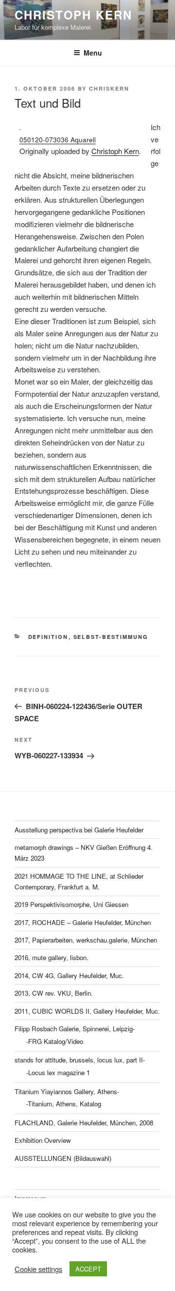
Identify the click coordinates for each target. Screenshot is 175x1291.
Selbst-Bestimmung (111, 636)
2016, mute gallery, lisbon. (51, 957)
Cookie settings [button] (38, 1269)
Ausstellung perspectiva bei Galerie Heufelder (79, 829)
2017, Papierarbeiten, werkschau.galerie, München (86, 939)
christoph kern (73, 14)
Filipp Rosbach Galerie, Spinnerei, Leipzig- (75, 1028)
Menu (93, 53)
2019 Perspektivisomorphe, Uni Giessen (71, 904)
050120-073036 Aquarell (57, 139)
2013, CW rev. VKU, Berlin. (54, 993)
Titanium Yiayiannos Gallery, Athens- (67, 1091)
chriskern (109, 88)
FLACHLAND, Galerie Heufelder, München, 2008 (84, 1122)
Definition (48, 636)
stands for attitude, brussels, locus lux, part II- (80, 1059)
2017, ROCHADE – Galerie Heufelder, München (83, 922)
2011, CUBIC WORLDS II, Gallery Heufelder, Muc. (87, 1011)
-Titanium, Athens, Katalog (63, 1103)
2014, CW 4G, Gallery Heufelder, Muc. (69, 975)
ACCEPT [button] (88, 1268)
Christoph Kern (115, 151)
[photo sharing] (19, 127)
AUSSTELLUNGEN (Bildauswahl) (63, 1158)
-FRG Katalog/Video (54, 1041)
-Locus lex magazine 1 (58, 1072)
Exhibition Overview (43, 1140)
